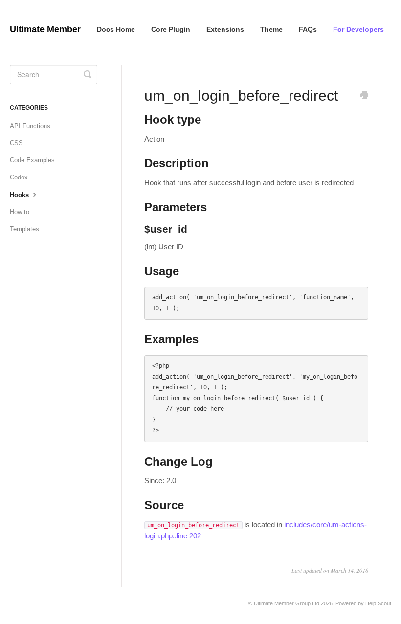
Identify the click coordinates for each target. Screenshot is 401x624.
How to (19, 212)
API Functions (30, 126)
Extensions (225, 29)
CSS (16, 143)
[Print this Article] (364, 96)
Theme (271, 29)
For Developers (358, 29)
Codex (19, 177)
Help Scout (378, 603)
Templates (24, 229)
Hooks (20, 195)
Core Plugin (170, 29)
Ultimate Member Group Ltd (286, 603)
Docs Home (116, 29)
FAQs (308, 29)
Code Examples (32, 160)
